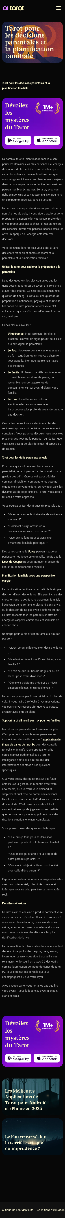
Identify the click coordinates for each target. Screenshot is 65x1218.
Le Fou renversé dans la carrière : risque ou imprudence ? (27, 1143)
